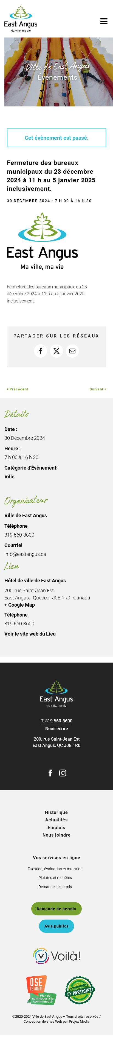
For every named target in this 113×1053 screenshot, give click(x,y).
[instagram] (62, 773)
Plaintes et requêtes (55, 877)
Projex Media (79, 1021)
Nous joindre (57, 835)
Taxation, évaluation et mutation (55, 869)
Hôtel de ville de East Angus (35, 580)
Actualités (56, 819)
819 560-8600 (58, 721)
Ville (9, 476)
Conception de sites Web (43, 1021)
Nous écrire (56, 728)
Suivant (96, 389)
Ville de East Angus (25, 515)
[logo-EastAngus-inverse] (56, 682)
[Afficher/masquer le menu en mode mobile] (104, 21)
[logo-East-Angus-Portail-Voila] (56, 950)
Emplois (56, 827)
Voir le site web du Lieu (30, 634)
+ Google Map (19, 605)
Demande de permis (55, 887)
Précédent (19, 389)
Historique (56, 812)
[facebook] (50, 773)
